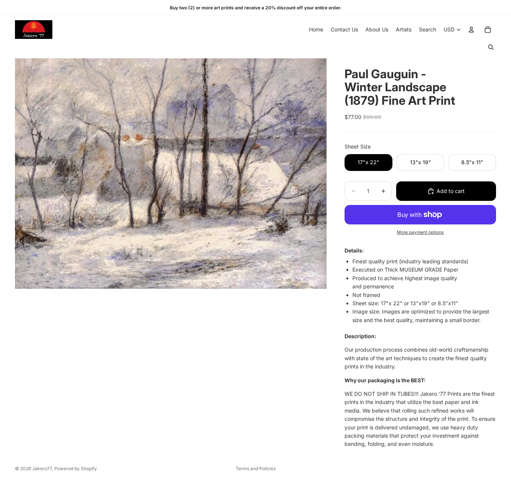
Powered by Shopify (75, 468)
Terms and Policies (256, 468)
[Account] (471, 29)
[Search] (491, 47)
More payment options (420, 232)
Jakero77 (42, 468)
